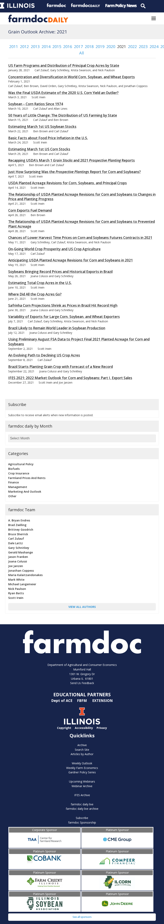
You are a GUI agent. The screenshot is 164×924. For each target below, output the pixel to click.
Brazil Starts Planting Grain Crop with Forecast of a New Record (60, 366)
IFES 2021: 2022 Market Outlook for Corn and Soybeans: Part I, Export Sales (70, 378)
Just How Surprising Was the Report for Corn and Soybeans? (74, 171)
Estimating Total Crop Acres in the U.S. (40, 283)
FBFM (82, 700)
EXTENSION (102, 700)
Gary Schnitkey (18, 548)
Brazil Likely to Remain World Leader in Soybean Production (56, 328)
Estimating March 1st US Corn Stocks (39, 149)
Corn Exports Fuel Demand (30, 210)
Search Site (82, 750)
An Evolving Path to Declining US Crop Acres (44, 355)
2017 (78, 46)
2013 (35, 46)
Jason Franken (18, 557)
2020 (110, 46)
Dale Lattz (15, 543)
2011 (13, 46)
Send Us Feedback (82, 683)
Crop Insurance (18, 473)
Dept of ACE (62, 700)
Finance (13, 482)
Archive (82, 745)
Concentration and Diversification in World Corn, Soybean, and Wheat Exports (71, 77)
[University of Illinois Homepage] (82, 723)
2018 (89, 46)
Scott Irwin (15, 598)
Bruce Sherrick (18, 534)
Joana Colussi (17, 561)
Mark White (16, 579)
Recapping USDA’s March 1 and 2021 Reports (71, 160)
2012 (24, 46)
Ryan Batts (16, 593)
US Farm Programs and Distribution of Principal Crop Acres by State (63, 65)
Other (12, 496)
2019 (100, 46)
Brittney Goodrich (20, 529)
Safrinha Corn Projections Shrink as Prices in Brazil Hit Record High (62, 305)
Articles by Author (82, 754)
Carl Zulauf (16, 538)
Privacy (102, 728)
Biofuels (14, 469)
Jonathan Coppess (21, 570)
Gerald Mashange (20, 552)
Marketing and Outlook (24, 491)
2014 (46, 46)
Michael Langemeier (22, 584)
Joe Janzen (15, 566)
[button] (153, 18)
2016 (67, 46)
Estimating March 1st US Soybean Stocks (42, 126)
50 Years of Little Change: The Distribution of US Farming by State (62, 115)
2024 (154, 46)
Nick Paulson (17, 589)
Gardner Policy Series (82, 772)
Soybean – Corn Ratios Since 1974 (35, 104)
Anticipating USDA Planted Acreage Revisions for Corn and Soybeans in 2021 (70, 260)
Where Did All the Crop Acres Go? (35, 294)
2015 (56, 46)
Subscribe (82, 818)
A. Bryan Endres (19, 520)
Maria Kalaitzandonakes (25, 575)
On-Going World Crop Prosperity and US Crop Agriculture (54, 249)
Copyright (64, 728)
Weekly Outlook (82, 763)
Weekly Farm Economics (82, 768)
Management (17, 487)
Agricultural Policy (21, 464)
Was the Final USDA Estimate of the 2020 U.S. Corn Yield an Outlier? (63, 92)
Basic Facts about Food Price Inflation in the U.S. (48, 138)
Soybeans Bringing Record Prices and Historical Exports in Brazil (60, 271)
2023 (143, 46)
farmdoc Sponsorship (82, 822)
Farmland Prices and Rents (26, 478)
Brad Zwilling (17, 525)
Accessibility (84, 728)
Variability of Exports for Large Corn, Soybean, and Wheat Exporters (64, 316)
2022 (132, 46)
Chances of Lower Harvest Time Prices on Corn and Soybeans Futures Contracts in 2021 (80, 237)
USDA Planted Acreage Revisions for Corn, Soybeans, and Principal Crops (67, 183)
